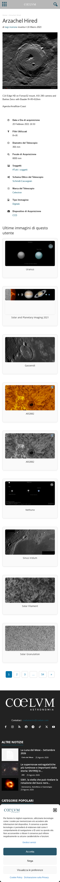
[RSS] (20, 727)
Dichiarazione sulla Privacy (36, 877)
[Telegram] (33, 727)
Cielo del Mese (27, 757)
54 (42, 674)
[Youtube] (54, 727)
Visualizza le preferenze (30, 870)
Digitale (16, 204)
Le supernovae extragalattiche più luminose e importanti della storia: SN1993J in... (39, 767)
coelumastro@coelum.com (35, 720)
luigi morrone (11, 27)
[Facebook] (6, 727)
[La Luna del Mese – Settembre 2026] (10, 754)
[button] (55, 810)
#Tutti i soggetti (20, 169)
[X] (47, 727)
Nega (30, 860)
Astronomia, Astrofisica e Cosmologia (37, 787)
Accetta (30, 851)
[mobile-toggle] (4, 4)
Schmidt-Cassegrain (22, 181)
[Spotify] (27, 727)
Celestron (17, 192)
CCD (14, 215)
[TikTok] (40, 727)
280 (23, 775)
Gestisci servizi (29, 842)
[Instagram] (13, 727)
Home (4, 15)
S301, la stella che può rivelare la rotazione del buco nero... (39, 781)
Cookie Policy (16, 877)
